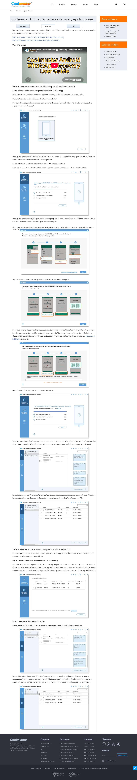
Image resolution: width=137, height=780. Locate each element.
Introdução (23, 26)
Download (44, 752)
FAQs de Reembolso (90, 755)
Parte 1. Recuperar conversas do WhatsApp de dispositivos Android (38, 37)
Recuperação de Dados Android (69, 746)
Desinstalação (72, 768)
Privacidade (48, 768)
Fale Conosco (45, 746)
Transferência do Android (67, 743)
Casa (11, 11)
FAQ (73, 26)
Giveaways (44, 758)
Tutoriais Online (111, 36)
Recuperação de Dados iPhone (69, 758)
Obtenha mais (110, 67)
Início (51, 4)
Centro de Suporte (89, 743)
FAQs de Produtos (89, 749)
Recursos (43, 755)
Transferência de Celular (67, 752)
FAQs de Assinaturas (90, 758)
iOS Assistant (110, 58)
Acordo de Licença (59, 768)
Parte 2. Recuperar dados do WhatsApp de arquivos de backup (36, 40)
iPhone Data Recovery (113, 61)
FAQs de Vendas (89, 752)
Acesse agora (122, 755)
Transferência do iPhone (67, 755)
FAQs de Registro (89, 761)
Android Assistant (112, 51)
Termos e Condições (35, 768)
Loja (42, 749)
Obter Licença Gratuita (47, 761)
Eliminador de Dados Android (68, 749)
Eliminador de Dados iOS (67, 761)
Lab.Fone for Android (113, 54)
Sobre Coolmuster (46, 743)
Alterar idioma (109, 761)
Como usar (48, 26)
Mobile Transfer (111, 64)
